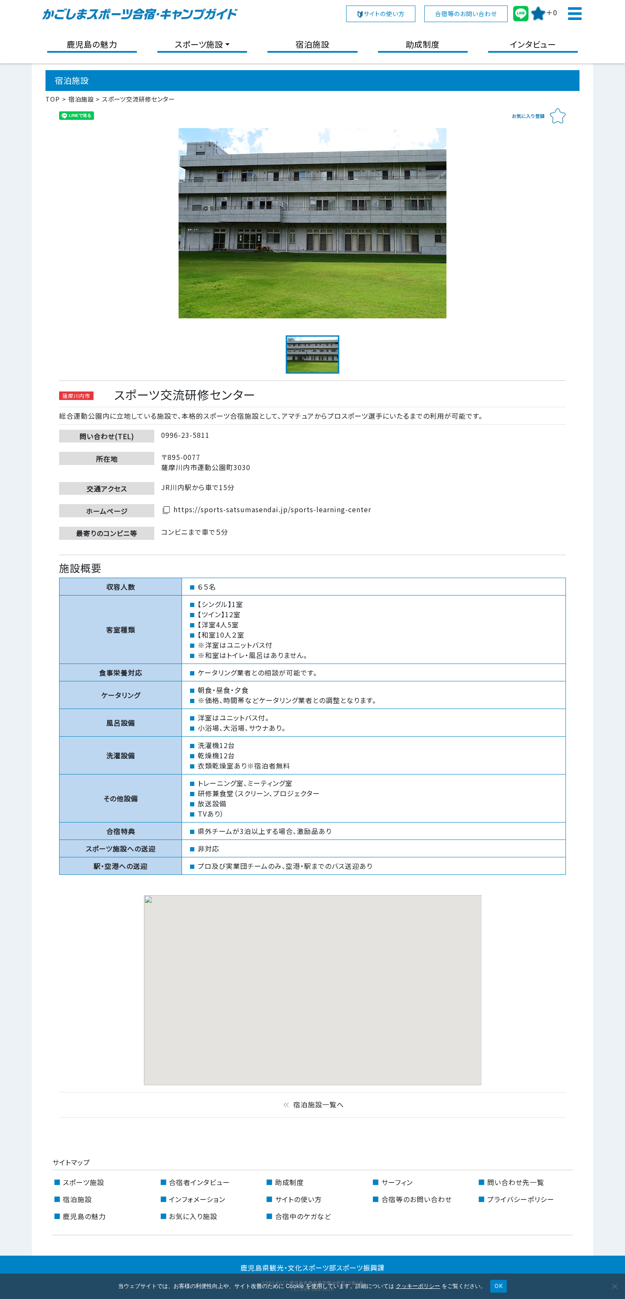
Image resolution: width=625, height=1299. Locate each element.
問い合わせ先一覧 (515, 1182)
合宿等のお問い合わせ (466, 13)
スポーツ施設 (199, 44)
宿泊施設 (312, 44)
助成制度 (423, 44)
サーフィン (397, 1182)
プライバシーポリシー (520, 1199)
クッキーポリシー (418, 1285)
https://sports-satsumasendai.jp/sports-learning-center (266, 509)
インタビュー (533, 44)
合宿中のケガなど (303, 1216)
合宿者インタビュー (199, 1182)
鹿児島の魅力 (92, 44)
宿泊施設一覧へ (312, 1104)
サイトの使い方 (384, 13)
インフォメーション (197, 1199)
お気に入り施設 (193, 1216)
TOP (52, 98)
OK (498, 1285)
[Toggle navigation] (574, 13)
